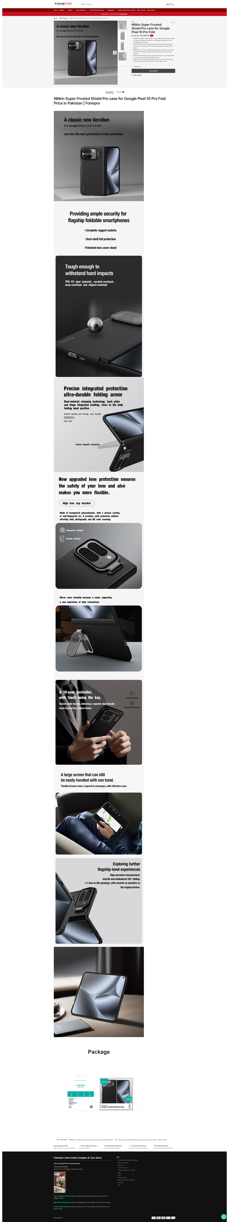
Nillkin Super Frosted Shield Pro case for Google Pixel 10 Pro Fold (138, 1139)
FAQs (119, 1172)
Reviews (120, 1182)
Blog (119, 1175)
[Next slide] (115, 53)
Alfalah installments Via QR (126, 1170)
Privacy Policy (122, 1177)
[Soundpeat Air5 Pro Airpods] (174, 23)
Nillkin (165, 1139)
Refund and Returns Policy (126, 1180)
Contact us (121, 1165)
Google (78, 1139)
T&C (119, 1185)
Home (55, 18)
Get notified (153, 71)
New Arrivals (100, 1139)
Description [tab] (110, 92)
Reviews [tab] (120, 92)
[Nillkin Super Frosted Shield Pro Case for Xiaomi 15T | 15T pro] (172, 23)
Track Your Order (123, 1163)
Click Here (123, 14)
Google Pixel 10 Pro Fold (88, 1139)
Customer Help (122, 1168)
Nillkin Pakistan (63, 18)
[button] (170, 4)
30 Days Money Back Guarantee (128, 1160)
